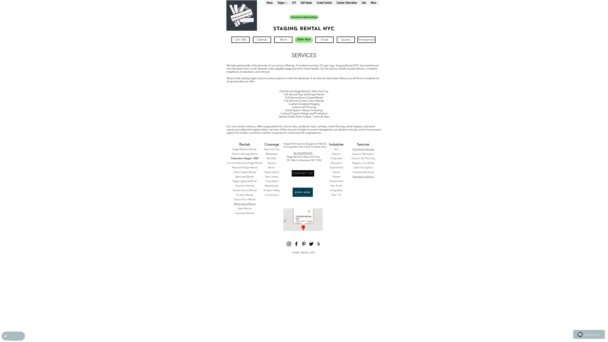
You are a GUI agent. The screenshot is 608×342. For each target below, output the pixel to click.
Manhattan (272, 153)
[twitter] (311, 244)
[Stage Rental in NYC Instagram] (289, 244)
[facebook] (296, 244)
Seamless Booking (363, 172)
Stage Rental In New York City (304, 156)
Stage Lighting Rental (245, 181)
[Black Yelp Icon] (319, 244)
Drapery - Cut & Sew (363, 162)
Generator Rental (244, 213)
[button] (282, 2)
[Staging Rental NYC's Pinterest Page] (304, 244)
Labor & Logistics (363, 167)
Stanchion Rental (244, 185)
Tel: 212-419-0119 (303, 153)
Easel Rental (244, 208)
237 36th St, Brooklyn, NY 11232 (304, 160)
